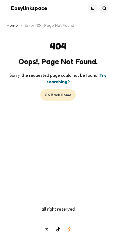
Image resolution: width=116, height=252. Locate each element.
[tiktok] (58, 229)
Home (12, 25)
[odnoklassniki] (69, 229)
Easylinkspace (29, 8)
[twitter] (46, 229)
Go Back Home (58, 94)
